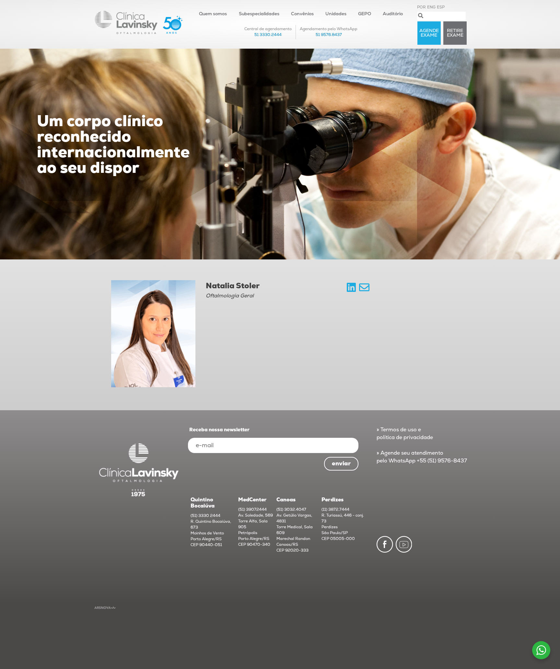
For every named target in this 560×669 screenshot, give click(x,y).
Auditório (393, 14)
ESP (441, 7)
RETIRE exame (455, 33)
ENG (431, 7)
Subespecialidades (259, 14)
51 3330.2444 (268, 34)
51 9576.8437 (329, 34)
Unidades (335, 14)
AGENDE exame (429, 33)
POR (421, 7)
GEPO (364, 14)
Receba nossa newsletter (219, 430)
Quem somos (213, 14)
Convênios (302, 14)
